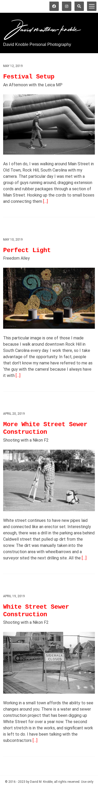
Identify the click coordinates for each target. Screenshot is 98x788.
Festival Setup (28, 76)
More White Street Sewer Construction (45, 428)
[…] (45, 201)
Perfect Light (27, 250)
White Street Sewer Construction (36, 610)
